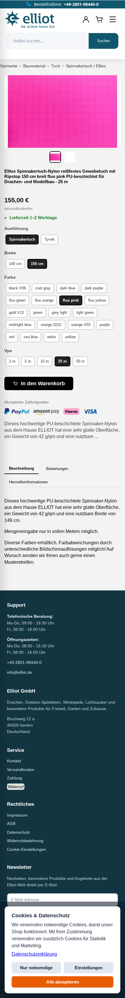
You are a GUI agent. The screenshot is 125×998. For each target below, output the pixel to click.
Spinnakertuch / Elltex (86, 66)
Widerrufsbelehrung (25, 840)
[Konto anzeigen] (86, 19)
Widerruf (16, 786)
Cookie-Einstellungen (26, 849)
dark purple (94, 288)
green (37, 312)
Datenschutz (18, 832)
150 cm (37, 264)
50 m (80, 361)
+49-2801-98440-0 (24, 662)
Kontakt (14, 761)
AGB (11, 823)
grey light (59, 312)
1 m (12, 361)
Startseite (8, 66)
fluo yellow (97, 300)
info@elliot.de (19, 672)
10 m (44, 361)
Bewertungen (57, 468)
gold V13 (16, 312)
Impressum (17, 815)
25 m (62, 361)
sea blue (31, 337)
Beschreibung (21, 468)
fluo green (17, 300)
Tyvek (49, 239)
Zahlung (14, 778)
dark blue (67, 288)
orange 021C (51, 325)
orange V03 (80, 325)
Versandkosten (20, 769)
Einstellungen (89, 967)
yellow (70, 337)
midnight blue (20, 325)
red (11, 337)
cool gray (43, 288)
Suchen (103, 41)
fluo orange (44, 300)
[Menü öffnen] (113, 19)
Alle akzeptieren (62, 981)
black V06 (17, 288)
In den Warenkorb (43, 383)
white (51, 337)
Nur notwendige (36, 967)
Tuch (55, 66)
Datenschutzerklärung (34, 954)
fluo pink (71, 300)
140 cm (15, 264)
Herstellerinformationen (28, 482)
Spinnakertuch (22, 239)
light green (85, 312)
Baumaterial (34, 66)
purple (105, 325)
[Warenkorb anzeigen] (99, 19)
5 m (28, 361)
